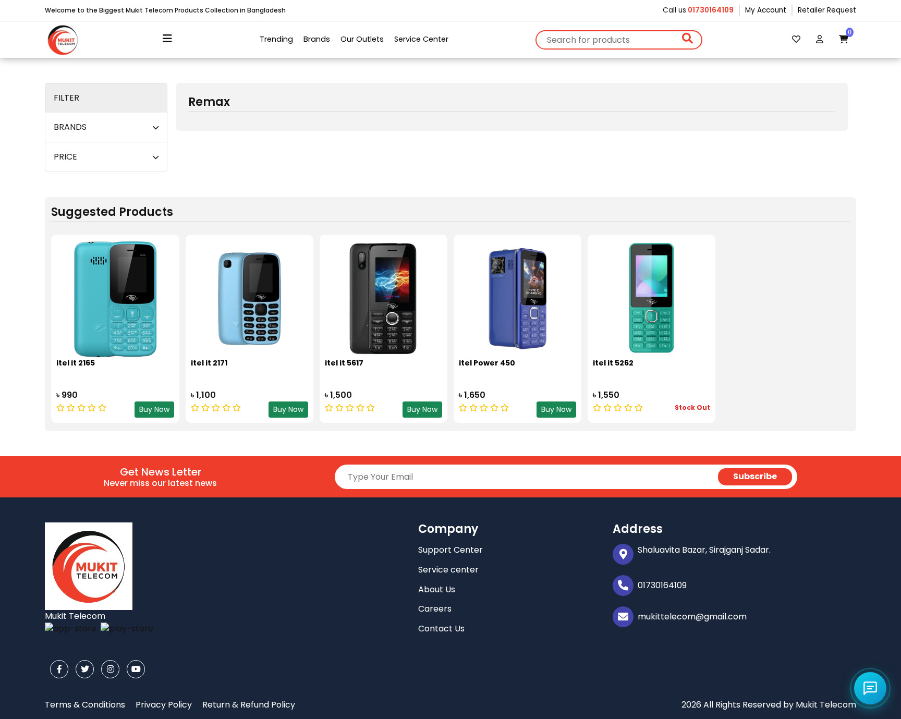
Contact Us (441, 629)
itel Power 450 (487, 363)
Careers (435, 609)
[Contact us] (870, 688)
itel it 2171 (209, 363)
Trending (276, 39)
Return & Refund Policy (248, 705)
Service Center (421, 39)
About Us (436, 589)
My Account (765, 10)
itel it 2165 (75, 363)
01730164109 (710, 10)
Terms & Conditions (85, 705)
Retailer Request (827, 10)
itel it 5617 (344, 363)
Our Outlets (362, 39)
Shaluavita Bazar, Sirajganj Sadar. (704, 550)
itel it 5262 (613, 363)
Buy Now (154, 409)
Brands (316, 39)
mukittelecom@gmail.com (692, 617)
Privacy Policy (164, 705)
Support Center (450, 550)
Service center (448, 570)
